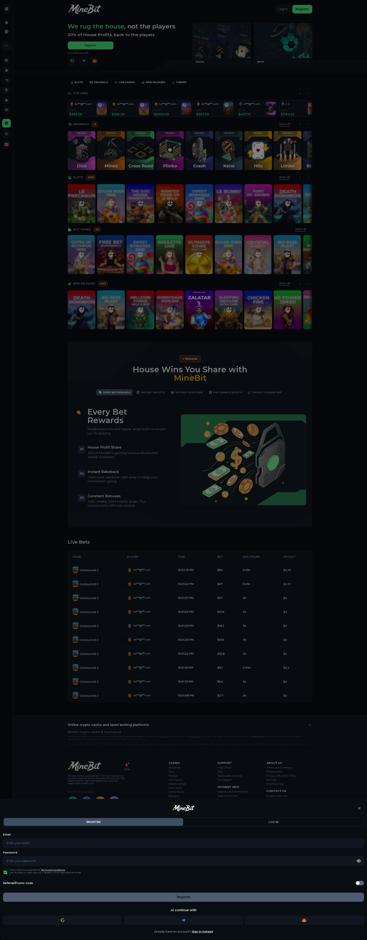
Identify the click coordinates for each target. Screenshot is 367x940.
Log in (273, 822)
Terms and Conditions (53, 869)
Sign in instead (202, 931)
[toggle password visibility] (358, 861)
